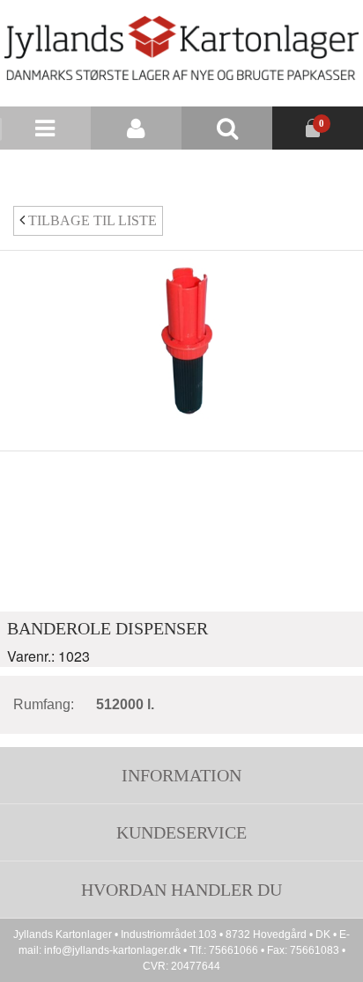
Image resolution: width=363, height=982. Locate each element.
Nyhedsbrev (230, 171)
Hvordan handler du (181, 889)
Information (181, 775)
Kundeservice (181, 832)
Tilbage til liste (91, 220)
